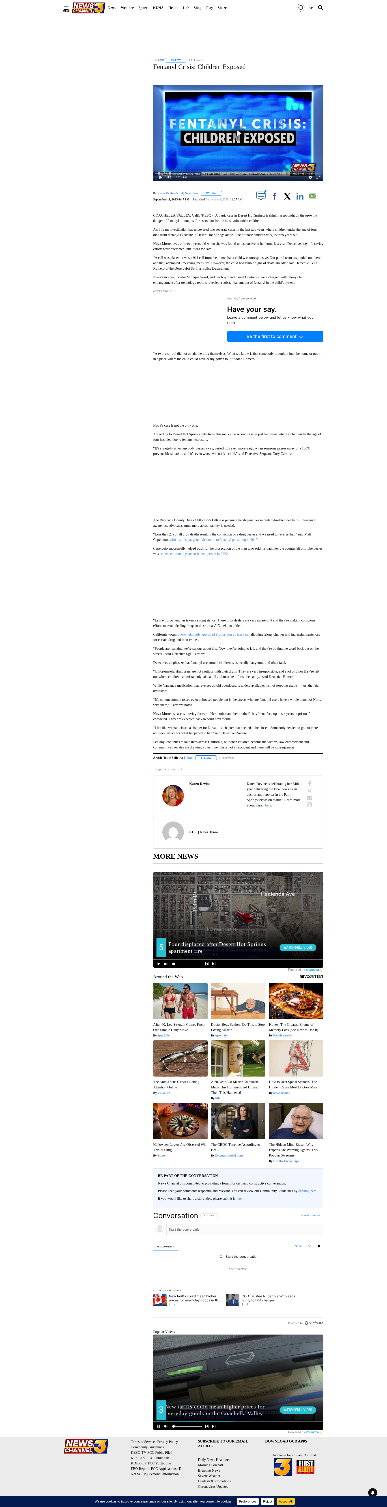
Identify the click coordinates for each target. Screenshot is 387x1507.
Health (173, 8)
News (112, 8)
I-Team (189, 757)
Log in (305, 1215)
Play (209, 8)
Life (186, 8)
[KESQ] (88, 7)
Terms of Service (143, 1442)
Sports (143, 8)
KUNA (158, 8)
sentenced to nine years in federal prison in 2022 (194, 554)
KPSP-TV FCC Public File (150, 1458)
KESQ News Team (187, 193)
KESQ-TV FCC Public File (150, 1452)
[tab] (165, 1246)
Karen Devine (166, 193)
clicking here (307, 1191)
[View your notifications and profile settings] (318, 1246)
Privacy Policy (167, 1442)
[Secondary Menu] (69, 8)
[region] (238, 1269)
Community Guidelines (147, 1447)
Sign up (315, 1215)
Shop (198, 8)
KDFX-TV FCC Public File (151, 1463)
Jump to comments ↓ (167, 769)
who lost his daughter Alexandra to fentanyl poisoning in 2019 (214, 540)
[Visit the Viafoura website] (313, 1323)
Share (222, 8)
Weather (127, 8)
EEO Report (139, 1468)
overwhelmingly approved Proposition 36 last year (213, 634)
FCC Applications (163, 1468)
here (268, 805)
